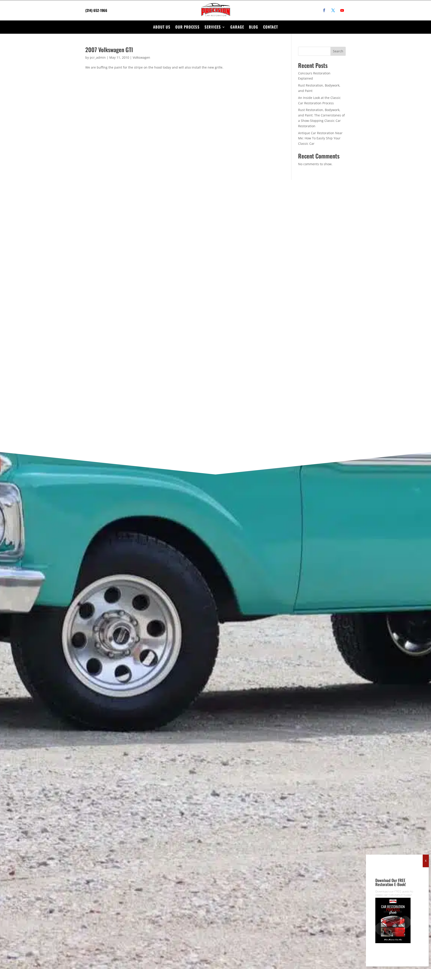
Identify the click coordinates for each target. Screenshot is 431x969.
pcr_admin (98, 57)
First (232, 254)
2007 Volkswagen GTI (109, 49)
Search (338, 51)
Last (313, 254)
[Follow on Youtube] (342, 10)
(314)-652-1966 (70, 249)
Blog (253, 27)
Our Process (187, 27)
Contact (270, 27)
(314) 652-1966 (96, 10)
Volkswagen (141, 57)
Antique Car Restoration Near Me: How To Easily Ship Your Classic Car (320, 138)
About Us (161, 27)
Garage (237, 27)
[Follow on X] (333, 10)
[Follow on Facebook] (324, 10)
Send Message (244, 410)
